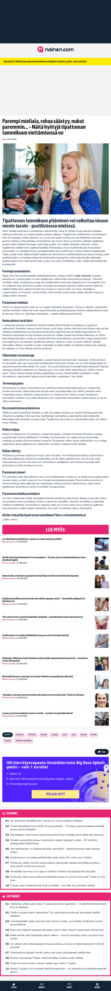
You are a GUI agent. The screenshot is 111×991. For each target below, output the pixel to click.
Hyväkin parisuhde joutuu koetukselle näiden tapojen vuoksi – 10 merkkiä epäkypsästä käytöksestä (43, 600)
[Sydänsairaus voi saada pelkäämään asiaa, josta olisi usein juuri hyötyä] (102, 641)
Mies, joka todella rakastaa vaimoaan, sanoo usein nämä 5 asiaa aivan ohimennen (57, 930)
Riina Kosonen (8, 542)
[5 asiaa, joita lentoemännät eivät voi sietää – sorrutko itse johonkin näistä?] (102, 719)
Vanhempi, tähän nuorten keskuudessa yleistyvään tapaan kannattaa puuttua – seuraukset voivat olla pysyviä (45, 659)
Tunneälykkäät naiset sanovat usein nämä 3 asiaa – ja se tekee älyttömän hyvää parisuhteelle (56, 922)
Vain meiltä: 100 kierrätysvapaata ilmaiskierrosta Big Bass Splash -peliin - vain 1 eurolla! (44, 61)
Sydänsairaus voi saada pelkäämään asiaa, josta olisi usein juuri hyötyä (35, 635)
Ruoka (83, 734)
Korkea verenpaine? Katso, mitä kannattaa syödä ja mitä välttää (46, 958)
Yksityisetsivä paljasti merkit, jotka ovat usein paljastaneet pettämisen (50, 952)
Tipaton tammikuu (24, 740)
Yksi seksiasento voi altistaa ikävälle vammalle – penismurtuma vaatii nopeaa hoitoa (42, 616)
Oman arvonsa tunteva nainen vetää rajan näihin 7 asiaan (43, 963)
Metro (14, 519)
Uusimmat (12, 813)
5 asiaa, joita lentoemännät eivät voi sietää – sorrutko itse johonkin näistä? (37, 713)
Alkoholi (19, 734)
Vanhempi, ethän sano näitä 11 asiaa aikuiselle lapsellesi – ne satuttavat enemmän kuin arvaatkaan (58, 905)
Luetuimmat (13, 896)
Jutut (64, 734)
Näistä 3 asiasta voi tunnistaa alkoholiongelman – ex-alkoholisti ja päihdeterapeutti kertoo (58, 970)
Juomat (43, 734)
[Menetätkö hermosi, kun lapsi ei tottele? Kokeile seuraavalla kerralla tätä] (102, 682)
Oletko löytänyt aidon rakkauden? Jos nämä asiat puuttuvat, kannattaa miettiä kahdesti (55, 914)
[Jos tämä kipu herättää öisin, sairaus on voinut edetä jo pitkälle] (102, 545)
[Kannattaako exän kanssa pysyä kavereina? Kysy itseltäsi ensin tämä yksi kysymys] (102, 581)
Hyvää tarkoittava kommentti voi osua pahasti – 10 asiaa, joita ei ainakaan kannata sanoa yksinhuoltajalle (44, 558)
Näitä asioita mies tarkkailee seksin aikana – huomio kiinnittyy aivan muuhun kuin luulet (57, 936)
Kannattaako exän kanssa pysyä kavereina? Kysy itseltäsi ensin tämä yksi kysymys (40, 575)
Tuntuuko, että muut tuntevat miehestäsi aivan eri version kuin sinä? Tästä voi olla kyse (43, 694)
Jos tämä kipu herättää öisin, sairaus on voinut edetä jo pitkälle (32, 538)
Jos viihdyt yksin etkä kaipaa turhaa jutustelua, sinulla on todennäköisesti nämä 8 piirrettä (57, 945)
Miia (4, 139)
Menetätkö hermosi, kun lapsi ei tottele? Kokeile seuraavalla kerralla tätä (37, 676)
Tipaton (7, 740)
